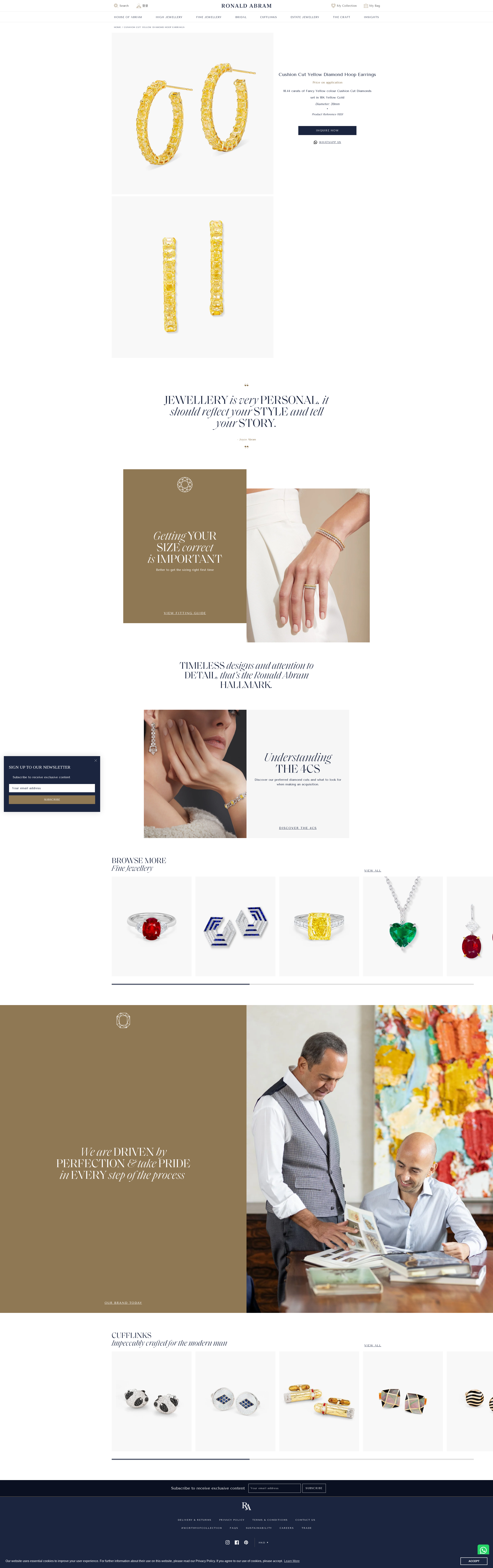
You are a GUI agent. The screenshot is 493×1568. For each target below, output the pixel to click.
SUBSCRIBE (52, 799)
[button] (123, 6)
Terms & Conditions (270, 1520)
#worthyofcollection (201, 1528)
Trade (307, 1528)
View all (372, 870)
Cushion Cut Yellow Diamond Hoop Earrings (154, 27)
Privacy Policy (232, 1520)
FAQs (234, 1528)
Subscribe (314, 1488)
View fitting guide (185, 613)
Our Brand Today (123, 1303)
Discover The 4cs (298, 828)
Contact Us (305, 1520)
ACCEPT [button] (474, 1561)
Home (117, 27)
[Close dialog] (96, 760)
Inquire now (327, 130)
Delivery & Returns (194, 1520)
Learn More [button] (292, 1561)
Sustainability (259, 1528)
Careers (287, 1528)
